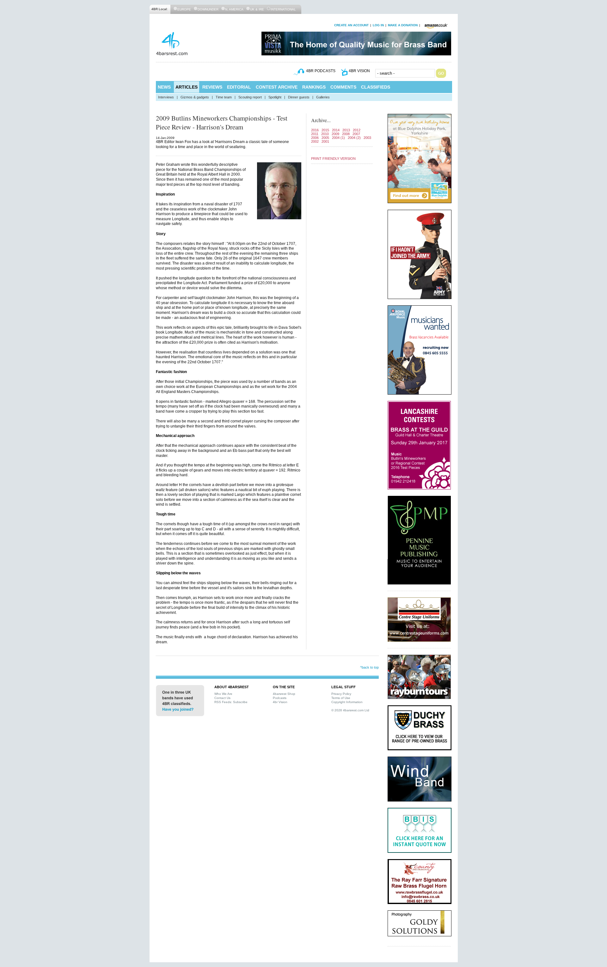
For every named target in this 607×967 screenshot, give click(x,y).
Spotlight (274, 97)
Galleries (323, 97)
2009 (335, 134)
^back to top (369, 667)
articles (186, 87)
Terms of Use (340, 698)
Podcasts (279, 698)
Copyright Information (347, 702)
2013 (346, 130)
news (164, 87)
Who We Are (223, 694)
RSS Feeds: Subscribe (231, 702)
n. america (234, 9)
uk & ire (257, 9)
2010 (325, 134)
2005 (325, 138)
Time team (224, 97)
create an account (351, 25)
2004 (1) (338, 138)
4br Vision (280, 702)
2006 (315, 138)
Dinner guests (299, 97)
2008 (346, 134)
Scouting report (250, 97)
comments (343, 87)
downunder (208, 9)
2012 (356, 130)
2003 (367, 138)
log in (378, 25)
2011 (314, 134)
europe (184, 9)
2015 (325, 130)
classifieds (375, 87)
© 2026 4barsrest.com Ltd (350, 710)
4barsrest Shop (284, 694)
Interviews (166, 97)
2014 (336, 130)
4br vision (359, 71)
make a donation (403, 25)
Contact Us (222, 698)
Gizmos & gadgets (195, 97)
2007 (356, 134)
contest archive (276, 87)
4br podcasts (320, 71)
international (283, 9)
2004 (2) (354, 138)
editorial (239, 87)
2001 (325, 141)
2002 (315, 141)
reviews (212, 87)
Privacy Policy (341, 694)
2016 (315, 130)
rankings (314, 87)
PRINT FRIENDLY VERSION (333, 158)
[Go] (441, 73)
